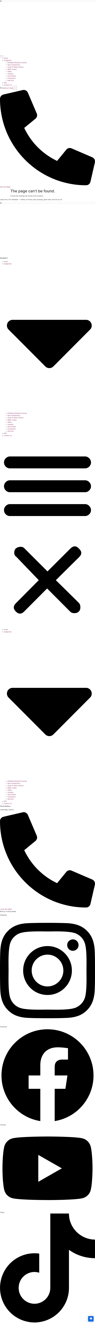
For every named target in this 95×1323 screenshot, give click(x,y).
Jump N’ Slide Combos (15, 67)
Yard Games (11, 76)
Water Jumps (12, 69)
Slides (9, 71)
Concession (11, 78)
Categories (7, 60)
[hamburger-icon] (1, 56)
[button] (47, 532)
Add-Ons (10, 80)
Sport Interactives (13, 65)
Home (6, 58)
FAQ (5, 83)
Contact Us (8, 85)
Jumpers (10, 74)
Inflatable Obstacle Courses (17, 62)
